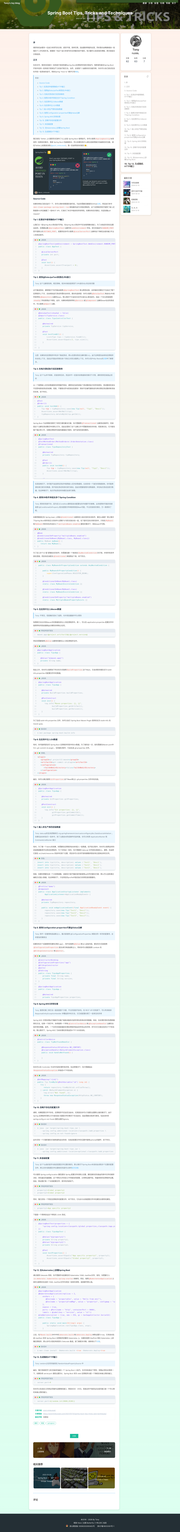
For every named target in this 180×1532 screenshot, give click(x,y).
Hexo (80, 1523)
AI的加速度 (135, 183)
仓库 (99, 204)
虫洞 (104, 1523)
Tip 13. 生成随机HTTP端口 (49, 132)
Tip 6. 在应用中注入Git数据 (49, 105)
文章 (105, 359)
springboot (51, 1423)
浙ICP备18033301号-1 (105, 1526)
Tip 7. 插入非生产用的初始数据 (50, 109)
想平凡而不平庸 (136, 191)
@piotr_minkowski (58, 145)
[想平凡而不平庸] (126, 192)
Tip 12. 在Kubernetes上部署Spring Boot (54, 128)
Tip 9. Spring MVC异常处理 (49, 117)
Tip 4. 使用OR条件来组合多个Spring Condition (57, 98)
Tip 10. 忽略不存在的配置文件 (50, 120)
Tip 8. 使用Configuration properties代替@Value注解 (59, 113)
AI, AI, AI (134, 208)
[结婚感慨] (126, 200)
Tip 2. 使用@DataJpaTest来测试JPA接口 (54, 90)
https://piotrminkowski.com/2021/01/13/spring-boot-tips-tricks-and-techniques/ (74, 1414)
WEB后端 (101, 18)
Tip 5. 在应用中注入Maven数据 (51, 102)
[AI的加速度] (126, 184)
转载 (42, 1423)
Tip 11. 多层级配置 (46, 124)
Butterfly (90, 1523)
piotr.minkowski (49, 1410)
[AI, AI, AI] (126, 209)
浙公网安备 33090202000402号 (82, 1526)
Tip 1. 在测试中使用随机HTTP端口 (52, 87)
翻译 (36, 1423)
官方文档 (75, 1168)
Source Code (44, 83)
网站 (76, 72)
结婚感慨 (134, 199)
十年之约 (98, 1523)
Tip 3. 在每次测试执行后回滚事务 (51, 94)
